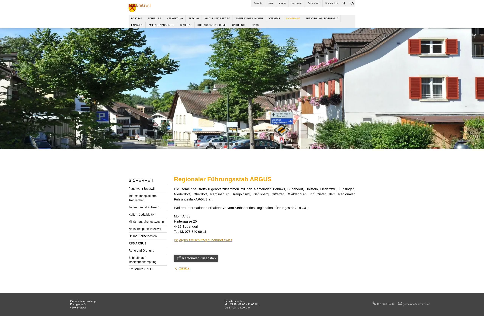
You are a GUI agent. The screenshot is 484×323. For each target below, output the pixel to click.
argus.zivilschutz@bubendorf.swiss (205, 240)
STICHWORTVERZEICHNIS (211, 25)
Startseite (258, 3)
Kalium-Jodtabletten (142, 214)
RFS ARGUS (138, 243)
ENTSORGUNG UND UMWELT (322, 18)
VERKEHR (274, 18)
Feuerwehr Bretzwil (142, 188)
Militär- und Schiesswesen (146, 221)
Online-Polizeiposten (143, 236)
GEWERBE (186, 25)
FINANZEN (137, 25)
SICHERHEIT (141, 180)
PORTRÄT (136, 18)
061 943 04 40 (387, 303)
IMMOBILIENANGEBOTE (161, 25)
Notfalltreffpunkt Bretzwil (145, 228)
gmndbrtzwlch (416, 303)
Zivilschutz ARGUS (141, 269)
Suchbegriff (344, 3)
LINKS (255, 25)
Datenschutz (314, 3)
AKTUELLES (154, 18)
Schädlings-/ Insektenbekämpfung (143, 260)
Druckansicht (331, 3)
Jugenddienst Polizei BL (145, 207)
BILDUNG (194, 18)
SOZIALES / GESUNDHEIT (249, 18)
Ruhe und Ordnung (141, 250)
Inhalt (270, 3)
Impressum (297, 3)
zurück (184, 268)
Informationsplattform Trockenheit (143, 198)
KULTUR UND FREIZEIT (217, 18)
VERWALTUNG (175, 18)
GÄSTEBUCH (239, 25)
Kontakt (282, 3)
